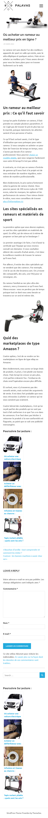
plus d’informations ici (13, 201)
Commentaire (10, 588)
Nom (6, 623)
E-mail (7, 633)
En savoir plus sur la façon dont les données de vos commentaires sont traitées (23, 659)
